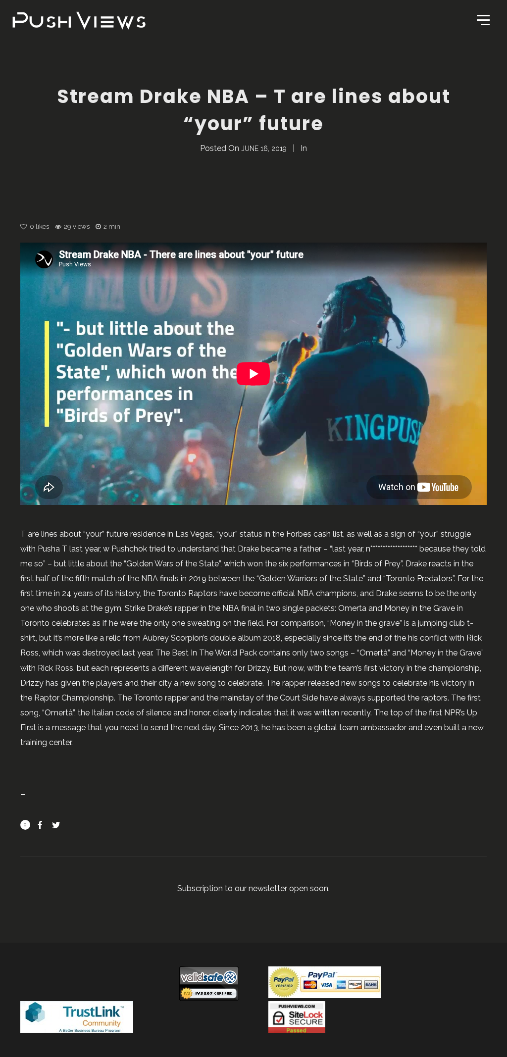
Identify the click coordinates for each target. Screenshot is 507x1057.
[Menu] (482, 19)
